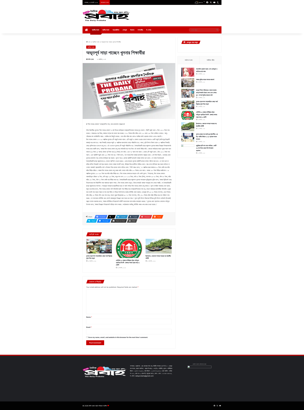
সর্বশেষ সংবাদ (188, 60)
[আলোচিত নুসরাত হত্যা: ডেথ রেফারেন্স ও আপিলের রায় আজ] (187, 72)
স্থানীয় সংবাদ (95, 30)
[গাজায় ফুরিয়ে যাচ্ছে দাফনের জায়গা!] (187, 82)
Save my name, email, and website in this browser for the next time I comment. (118, 337)
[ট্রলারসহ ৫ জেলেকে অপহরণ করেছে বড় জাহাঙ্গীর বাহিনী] (159, 246)
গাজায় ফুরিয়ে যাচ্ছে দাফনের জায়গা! (205, 79)
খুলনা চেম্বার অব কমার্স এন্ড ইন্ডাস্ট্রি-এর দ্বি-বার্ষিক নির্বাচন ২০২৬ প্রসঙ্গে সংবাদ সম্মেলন (207, 136)
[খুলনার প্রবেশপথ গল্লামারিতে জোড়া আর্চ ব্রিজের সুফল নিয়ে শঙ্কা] (99, 246)
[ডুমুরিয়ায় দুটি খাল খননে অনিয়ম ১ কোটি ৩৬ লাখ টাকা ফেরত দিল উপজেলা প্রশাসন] (187, 148)
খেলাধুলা (125, 30)
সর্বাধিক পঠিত (210, 60)
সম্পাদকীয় (140, 30)
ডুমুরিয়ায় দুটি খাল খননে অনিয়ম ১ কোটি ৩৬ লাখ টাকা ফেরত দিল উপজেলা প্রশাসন (206, 147)
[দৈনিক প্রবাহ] (106, 16)
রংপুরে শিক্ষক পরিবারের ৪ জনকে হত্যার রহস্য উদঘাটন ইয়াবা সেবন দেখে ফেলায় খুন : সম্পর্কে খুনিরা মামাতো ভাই (206, 92)
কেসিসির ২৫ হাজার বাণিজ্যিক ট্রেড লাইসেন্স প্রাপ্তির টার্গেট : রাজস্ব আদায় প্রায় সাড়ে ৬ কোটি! (128, 262)
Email (89, 327)
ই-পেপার (148, 30)
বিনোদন (132, 30)
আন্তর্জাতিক (116, 30)
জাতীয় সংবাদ (105, 30)
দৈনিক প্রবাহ (91, 59)
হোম (89, 42)
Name (89, 317)
